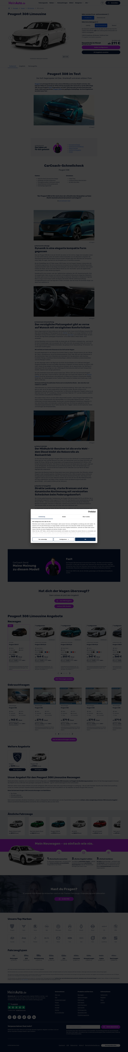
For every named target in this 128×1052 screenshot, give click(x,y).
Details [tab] (64, 516)
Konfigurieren (63, 539)
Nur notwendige (43, 539)
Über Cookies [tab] (86, 516)
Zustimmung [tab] (42, 516)
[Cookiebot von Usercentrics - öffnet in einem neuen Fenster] (89, 512)
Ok (85, 539)
